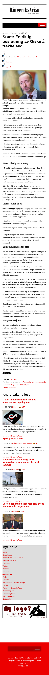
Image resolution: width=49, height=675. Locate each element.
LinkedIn (6, 580)
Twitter (5, 566)
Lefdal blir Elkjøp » (23, 385)
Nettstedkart (7, 599)
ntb (4, 52)
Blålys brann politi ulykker (22, 443)
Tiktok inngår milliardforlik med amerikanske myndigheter (19, 401)
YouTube (6, 572)
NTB (23, 407)
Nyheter (14, 379)
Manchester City (9, 596)
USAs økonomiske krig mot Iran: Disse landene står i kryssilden (23, 505)
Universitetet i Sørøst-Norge (14, 583)
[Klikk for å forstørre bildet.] (24, 84)
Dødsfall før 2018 (9, 560)
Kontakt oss (7, 555)
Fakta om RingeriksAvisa (12, 588)
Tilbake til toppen (9, 388)
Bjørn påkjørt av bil (13, 438)
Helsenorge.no (8, 591)
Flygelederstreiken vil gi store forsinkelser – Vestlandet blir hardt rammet (21, 462)
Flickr (5, 577)
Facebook (6, 563)
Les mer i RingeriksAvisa (12, 436)
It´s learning (7, 585)
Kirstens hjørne (9, 594)
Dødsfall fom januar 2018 (13, 558)
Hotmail (6, 569)
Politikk (15, 511)
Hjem (5, 552)
